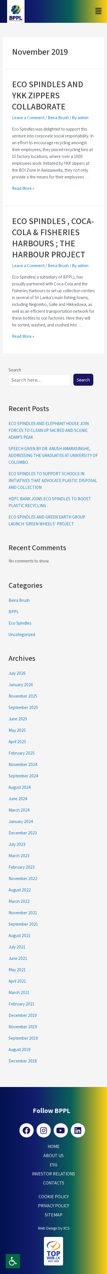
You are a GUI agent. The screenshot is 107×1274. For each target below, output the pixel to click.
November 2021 (23, 912)
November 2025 (23, 696)
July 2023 (17, 844)
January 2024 (21, 821)
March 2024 (19, 810)
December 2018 (23, 1061)
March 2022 (19, 901)
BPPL (14, 611)
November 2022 (23, 878)
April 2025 (17, 741)
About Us (53, 1156)
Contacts (53, 1183)
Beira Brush (58, 117)
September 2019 (23, 1038)
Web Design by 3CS (53, 1228)
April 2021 (17, 981)
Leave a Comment (28, 117)
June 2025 (18, 719)
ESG (53, 1165)
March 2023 (19, 855)
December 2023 (23, 833)
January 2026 (21, 684)
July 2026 (17, 673)
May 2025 (17, 730)
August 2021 (20, 935)
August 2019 (20, 1049)
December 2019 (23, 1015)
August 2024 (20, 787)
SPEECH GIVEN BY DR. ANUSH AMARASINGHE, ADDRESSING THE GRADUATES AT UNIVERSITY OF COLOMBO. (53, 455)
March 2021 (19, 992)
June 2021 (18, 958)
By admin (80, 117)
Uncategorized (22, 634)
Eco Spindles (20, 623)
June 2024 (18, 798)
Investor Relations (53, 1174)
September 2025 (23, 707)
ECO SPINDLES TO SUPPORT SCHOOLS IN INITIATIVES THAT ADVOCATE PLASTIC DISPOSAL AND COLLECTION (53, 480)
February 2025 (22, 753)
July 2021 (17, 947)
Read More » (23, 188)
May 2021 (17, 969)
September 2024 (23, 776)
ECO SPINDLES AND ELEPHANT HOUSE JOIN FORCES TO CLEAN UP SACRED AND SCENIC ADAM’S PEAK (49, 430)
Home (54, 1146)
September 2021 (23, 924)
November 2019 (23, 1026)
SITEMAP (53, 1215)
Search (83, 380)
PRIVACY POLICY (53, 1206)
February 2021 (22, 1004)
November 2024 (23, 764)
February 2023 (22, 867)
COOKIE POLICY (54, 1197)
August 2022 (20, 890)
